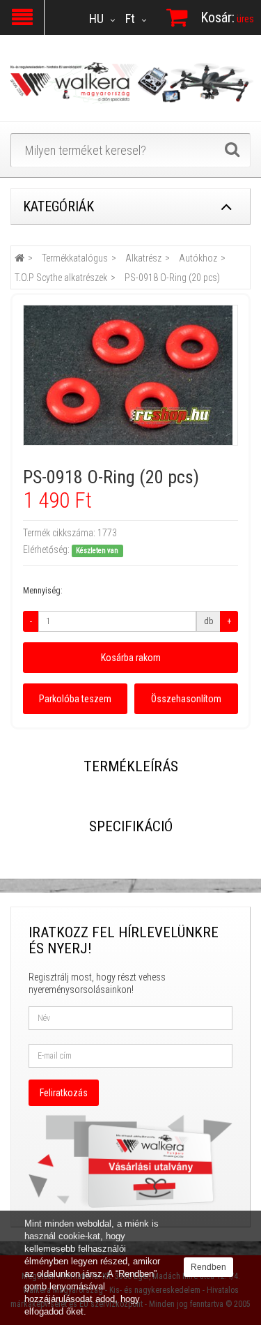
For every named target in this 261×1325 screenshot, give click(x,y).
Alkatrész (143, 258)
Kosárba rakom (131, 657)
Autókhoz (198, 258)
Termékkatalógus (75, 258)
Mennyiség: (43, 591)
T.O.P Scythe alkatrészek (61, 277)
